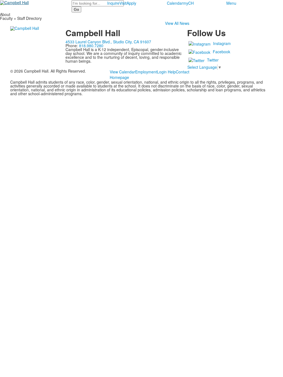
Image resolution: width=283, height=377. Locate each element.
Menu (231, 3)
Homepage (119, 77)
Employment (146, 72)
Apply (131, 3)
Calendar (175, 3)
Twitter (213, 60)
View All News (177, 23)
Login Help (166, 72)
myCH (188, 3)
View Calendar (122, 72)
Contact (182, 72)
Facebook (221, 51)
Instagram (222, 43)
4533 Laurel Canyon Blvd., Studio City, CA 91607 (108, 41)
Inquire (113, 3)
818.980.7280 (91, 45)
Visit (123, 3)
